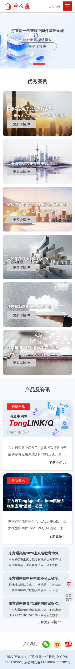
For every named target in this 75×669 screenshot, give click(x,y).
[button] (30, 64)
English (54, 6)
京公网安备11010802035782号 (47, 662)
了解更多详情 (49, 621)
